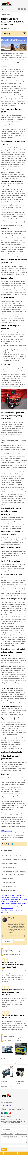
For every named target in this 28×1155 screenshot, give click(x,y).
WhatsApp (19, 940)
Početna (3, 14)
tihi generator (20, 871)
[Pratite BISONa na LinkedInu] (5, 1113)
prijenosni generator (8, 871)
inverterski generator (19, 859)
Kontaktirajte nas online (13, 935)
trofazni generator (7, 878)
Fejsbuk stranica (7, 940)
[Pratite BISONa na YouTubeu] (25, 9)
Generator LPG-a (19, 875)
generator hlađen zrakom (9, 886)
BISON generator (6, 831)
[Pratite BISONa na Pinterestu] (22, 9)
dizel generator (6, 859)
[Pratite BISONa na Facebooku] (19, 9)
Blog (8, 14)
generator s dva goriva (9, 867)
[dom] (6, 3)
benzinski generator (16, 856)
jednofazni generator (8, 882)
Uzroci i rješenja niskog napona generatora (14, 903)
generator (5, 856)
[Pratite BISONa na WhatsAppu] (7, 1113)
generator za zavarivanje (9, 863)
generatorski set (7, 875)
